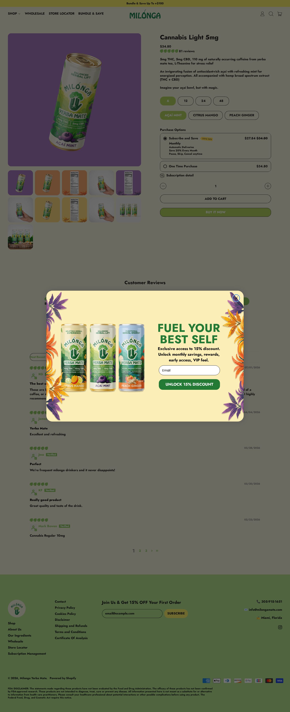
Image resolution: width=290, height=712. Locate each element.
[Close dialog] (236, 298)
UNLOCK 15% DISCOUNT (189, 384)
